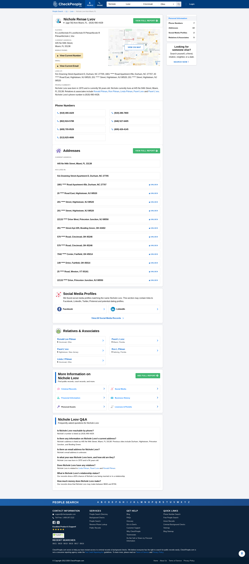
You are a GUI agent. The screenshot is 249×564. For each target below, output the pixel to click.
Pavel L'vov (153, 91)
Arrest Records (169, 521)
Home (156, 561)
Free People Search (170, 518)
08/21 (55, 544)
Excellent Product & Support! (64, 527)
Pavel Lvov (139, 91)
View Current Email (68, 66)
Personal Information (178, 18)
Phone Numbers (182, 23)
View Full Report (145, 21)
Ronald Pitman (100, 91)
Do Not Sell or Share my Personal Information (139, 539)
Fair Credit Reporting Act (94, 552)
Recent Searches (64, 540)
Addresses (182, 28)
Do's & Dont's (132, 524)
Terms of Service (142, 552)
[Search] (178, 4)
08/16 (82, 544)
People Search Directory (98, 514)
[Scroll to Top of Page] (242, 553)
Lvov (72, 11)
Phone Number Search (171, 514)
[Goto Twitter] (58, 523)
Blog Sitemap (168, 531)
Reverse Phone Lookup (98, 524)
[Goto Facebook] (54, 523)
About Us (163, 561)
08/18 (71, 544)
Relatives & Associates (182, 37)
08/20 (60, 544)
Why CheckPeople (133, 531)
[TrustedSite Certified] (58, 535)
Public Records (95, 528)
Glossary (130, 521)
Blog (128, 514)
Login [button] (192, 4)
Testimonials (131, 535)
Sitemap (166, 528)
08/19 (65, 544)
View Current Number (70, 56)
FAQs (129, 518)
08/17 (76, 544)
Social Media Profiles (182, 33)
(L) (67, 11)
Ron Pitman (113, 91)
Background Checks (97, 518)
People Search (58, 11)
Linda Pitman (126, 91)
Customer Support (133, 528)
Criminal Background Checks (174, 524)
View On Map (134, 47)
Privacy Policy (158, 552)
